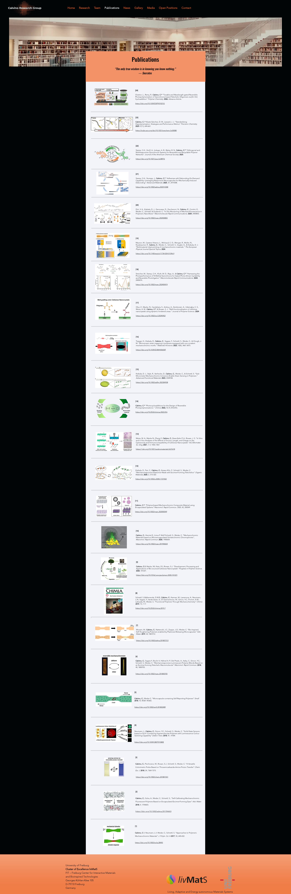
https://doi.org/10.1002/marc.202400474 (152, 284)
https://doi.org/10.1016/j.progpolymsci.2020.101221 (156, 575)
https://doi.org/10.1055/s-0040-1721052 (151, 479)
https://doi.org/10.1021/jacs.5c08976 (150, 159)
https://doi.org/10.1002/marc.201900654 (152, 544)
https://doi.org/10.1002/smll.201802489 (150, 707)
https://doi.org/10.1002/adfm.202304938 (152, 382)
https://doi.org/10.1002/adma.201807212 (152, 640)
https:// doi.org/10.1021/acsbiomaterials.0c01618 (155, 449)
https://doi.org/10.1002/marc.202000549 (151, 512)
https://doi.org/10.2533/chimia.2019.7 (150, 608)
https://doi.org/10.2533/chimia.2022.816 (151, 412)
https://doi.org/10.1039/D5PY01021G (150, 103)
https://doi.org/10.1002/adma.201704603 (153, 811)
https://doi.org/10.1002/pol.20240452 (151, 316)
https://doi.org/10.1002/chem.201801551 (152, 777)
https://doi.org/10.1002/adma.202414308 (152, 187)
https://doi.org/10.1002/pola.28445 (149, 842)
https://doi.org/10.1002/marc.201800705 (151, 674)
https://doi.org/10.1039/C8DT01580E (149, 742)
